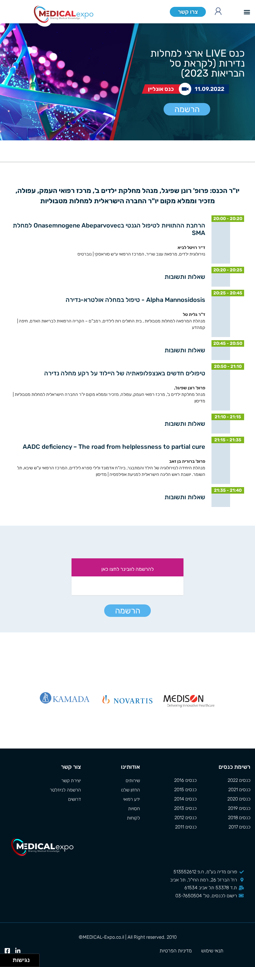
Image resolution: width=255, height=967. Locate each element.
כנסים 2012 (185, 817)
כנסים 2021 (239, 789)
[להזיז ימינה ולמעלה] (8, 958)
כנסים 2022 (239, 780)
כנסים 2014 (185, 799)
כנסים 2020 (238, 799)
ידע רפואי (131, 799)
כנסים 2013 (185, 808)
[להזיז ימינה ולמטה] (8, 962)
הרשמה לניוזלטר (65, 790)
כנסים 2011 (186, 827)
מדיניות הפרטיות (176, 951)
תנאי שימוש (212, 951)
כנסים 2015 (185, 789)
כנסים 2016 (185, 780)
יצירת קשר (71, 780)
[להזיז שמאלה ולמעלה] (5, 958)
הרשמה (187, 109)
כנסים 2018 (239, 817)
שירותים (133, 780)
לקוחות (133, 818)
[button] (247, 12)
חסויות (134, 808)
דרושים (74, 799)
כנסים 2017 (239, 827)
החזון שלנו (130, 790)
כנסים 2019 (239, 808)
